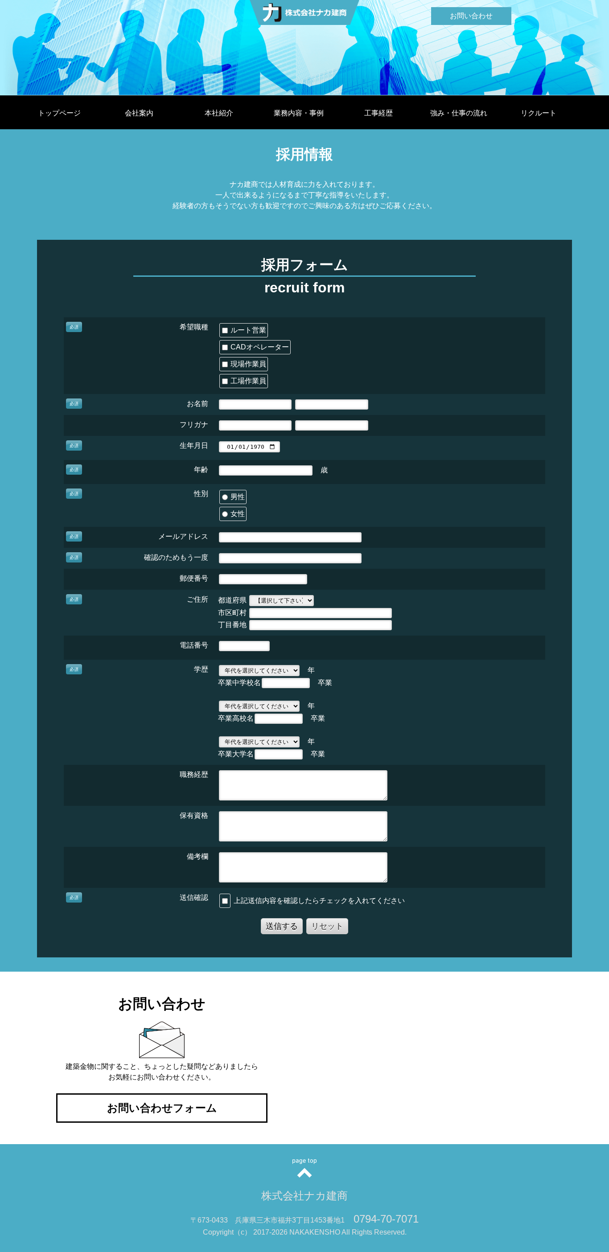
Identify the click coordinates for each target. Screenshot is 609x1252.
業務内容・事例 (299, 113)
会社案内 (139, 113)
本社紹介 (219, 113)
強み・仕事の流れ (458, 113)
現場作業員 (247, 364)
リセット (327, 926)
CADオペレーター (259, 347)
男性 (237, 497)
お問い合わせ (471, 16)
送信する (282, 926)
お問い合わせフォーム (162, 1108)
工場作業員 (247, 381)
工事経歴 (378, 113)
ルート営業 (247, 330)
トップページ (59, 113)
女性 (237, 513)
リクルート (538, 113)
